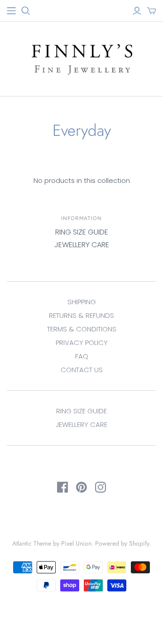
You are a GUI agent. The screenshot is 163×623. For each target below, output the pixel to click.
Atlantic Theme (31, 543)
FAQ (81, 356)
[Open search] (25, 10)
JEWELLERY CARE (81, 245)
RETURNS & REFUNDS (81, 315)
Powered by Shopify (122, 543)
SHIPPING (81, 302)
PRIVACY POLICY (82, 342)
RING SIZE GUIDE (81, 232)
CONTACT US (82, 369)
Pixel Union (76, 543)
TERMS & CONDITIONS (81, 329)
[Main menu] (11, 10)
